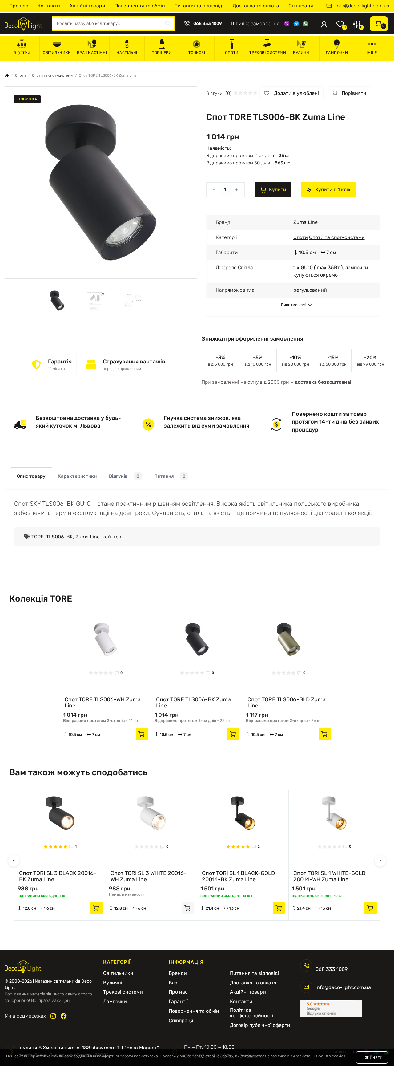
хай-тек (111, 537)
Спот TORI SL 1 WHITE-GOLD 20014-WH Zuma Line (329, 876)
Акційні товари (87, 6)
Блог (174, 983)
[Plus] (236, 190)
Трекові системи (266, 53)
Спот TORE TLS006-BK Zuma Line (193, 702)
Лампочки (337, 53)
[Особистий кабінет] (324, 23)
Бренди (178, 973)
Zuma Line (87, 537)
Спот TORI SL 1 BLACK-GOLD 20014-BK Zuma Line (238, 876)
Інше (372, 53)
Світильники (57, 53)
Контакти (49, 6)
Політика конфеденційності (251, 1013)
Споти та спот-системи (52, 75)
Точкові (196, 53)
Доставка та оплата (256, 6)
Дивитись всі (293, 305)
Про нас (18, 6)
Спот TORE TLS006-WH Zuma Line (103, 702)
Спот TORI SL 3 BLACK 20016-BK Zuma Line (57, 876)
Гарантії (178, 1001)
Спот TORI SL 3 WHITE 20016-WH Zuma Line (149, 876)
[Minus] (214, 190)
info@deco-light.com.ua (362, 5)
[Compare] (142, 637)
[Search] (168, 23)
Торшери (161, 53)
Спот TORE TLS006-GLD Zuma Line (286, 702)
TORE (37, 537)
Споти (232, 53)
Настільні (126, 53)
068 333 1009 (207, 24)
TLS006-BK (59, 537)
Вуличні (301, 53)
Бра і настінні (92, 53)
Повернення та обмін (140, 6)
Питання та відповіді (198, 6)
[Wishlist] (142, 625)
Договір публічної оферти (260, 1025)
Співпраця (300, 6)
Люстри (22, 53)
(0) (228, 93)
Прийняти (372, 1057)
